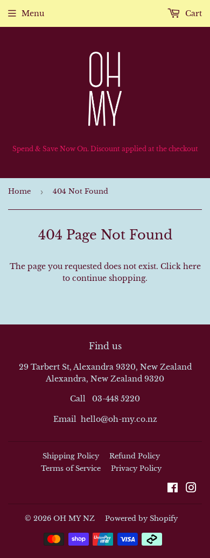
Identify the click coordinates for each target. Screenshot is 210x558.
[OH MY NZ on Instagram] (191, 489)
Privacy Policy (136, 468)
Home (19, 191)
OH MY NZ (74, 518)
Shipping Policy (71, 456)
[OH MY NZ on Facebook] (172, 489)
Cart (192, 13)
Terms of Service (71, 468)
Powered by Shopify (141, 518)
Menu (33, 13)
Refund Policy (134, 456)
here (192, 266)
